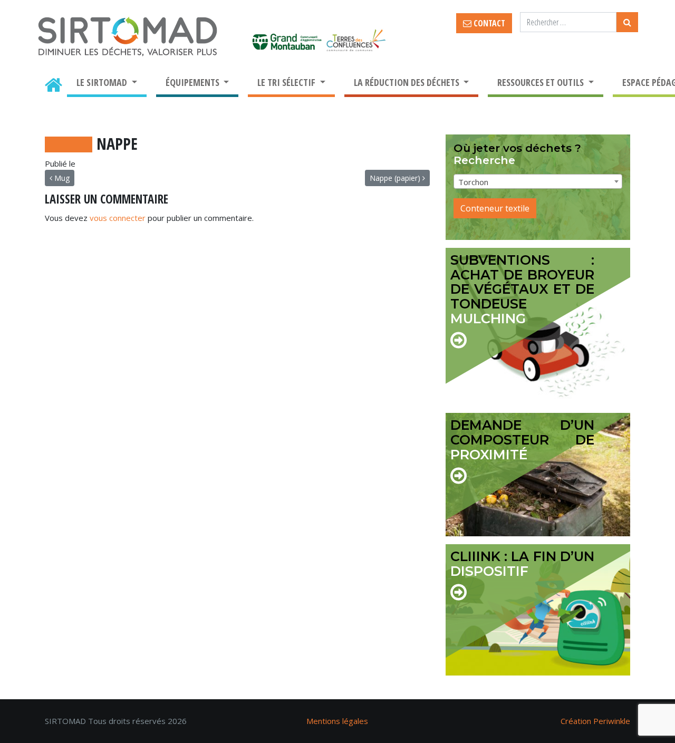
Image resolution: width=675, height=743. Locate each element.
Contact (488, 23)
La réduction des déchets (407, 82)
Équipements (193, 82)
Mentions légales (337, 721)
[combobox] (538, 181)
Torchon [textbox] (473, 182)
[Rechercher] (627, 22)
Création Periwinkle (595, 721)
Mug (61, 178)
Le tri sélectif (287, 82)
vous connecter (118, 218)
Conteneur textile (494, 208)
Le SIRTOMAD (102, 82)
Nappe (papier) (396, 178)
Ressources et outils (541, 82)
